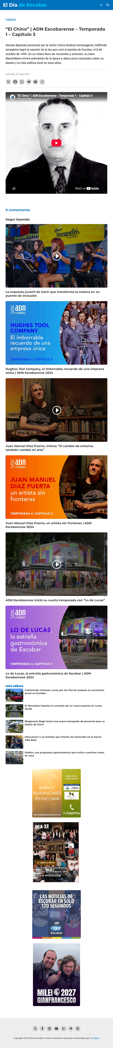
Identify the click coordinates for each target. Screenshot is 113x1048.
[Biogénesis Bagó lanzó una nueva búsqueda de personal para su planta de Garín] (14, 726)
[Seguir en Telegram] (71, 1029)
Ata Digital (94, 1038)
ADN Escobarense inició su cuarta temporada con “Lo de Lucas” (55, 600)
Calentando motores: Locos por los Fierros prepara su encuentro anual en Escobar (64, 692)
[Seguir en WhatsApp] (64, 1029)
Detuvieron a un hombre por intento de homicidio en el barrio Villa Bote (63, 739)
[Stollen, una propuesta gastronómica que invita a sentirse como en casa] (14, 757)
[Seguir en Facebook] (42, 1029)
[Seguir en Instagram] (49, 1029)
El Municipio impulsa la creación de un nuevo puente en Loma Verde (63, 707)
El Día (25, 5)
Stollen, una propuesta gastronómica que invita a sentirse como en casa (64, 754)
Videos (11, 19)
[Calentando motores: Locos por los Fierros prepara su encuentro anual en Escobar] (14, 695)
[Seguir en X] (35, 1029)
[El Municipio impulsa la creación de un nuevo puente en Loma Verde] (14, 710)
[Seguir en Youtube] (56, 1029)
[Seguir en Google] (78, 1029)
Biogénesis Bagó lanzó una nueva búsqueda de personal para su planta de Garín (65, 723)
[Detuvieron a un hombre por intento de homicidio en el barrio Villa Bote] (14, 742)
